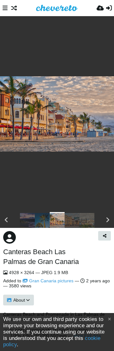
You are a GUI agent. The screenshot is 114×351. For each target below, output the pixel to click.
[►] (107, 220)
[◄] (6, 220)
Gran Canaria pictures (51, 280)
